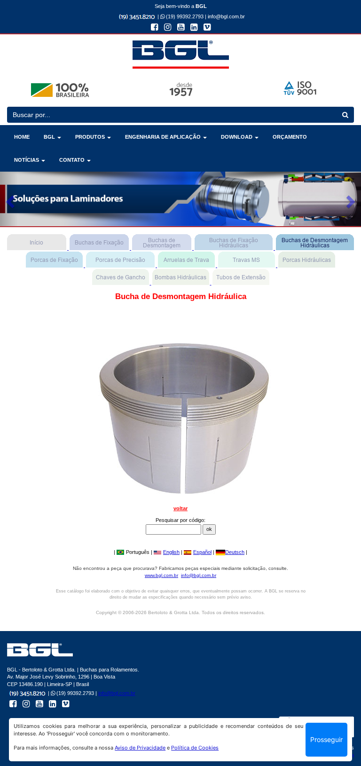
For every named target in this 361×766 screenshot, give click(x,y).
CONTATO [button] (72, 160)
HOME (22, 137)
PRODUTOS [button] (90, 137)
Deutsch (234, 552)
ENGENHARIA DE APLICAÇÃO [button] (163, 137)
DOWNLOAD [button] (237, 137)
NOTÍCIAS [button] (27, 160)
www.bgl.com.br (161, 575)
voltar (180, 508)
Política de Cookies (195, 747)
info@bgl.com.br (226, 16)
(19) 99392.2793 (184, 16)
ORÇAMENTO (290, 137)
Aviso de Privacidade (140, 747)
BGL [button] (50, 137)
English (171, 552)
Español (202, 552)
